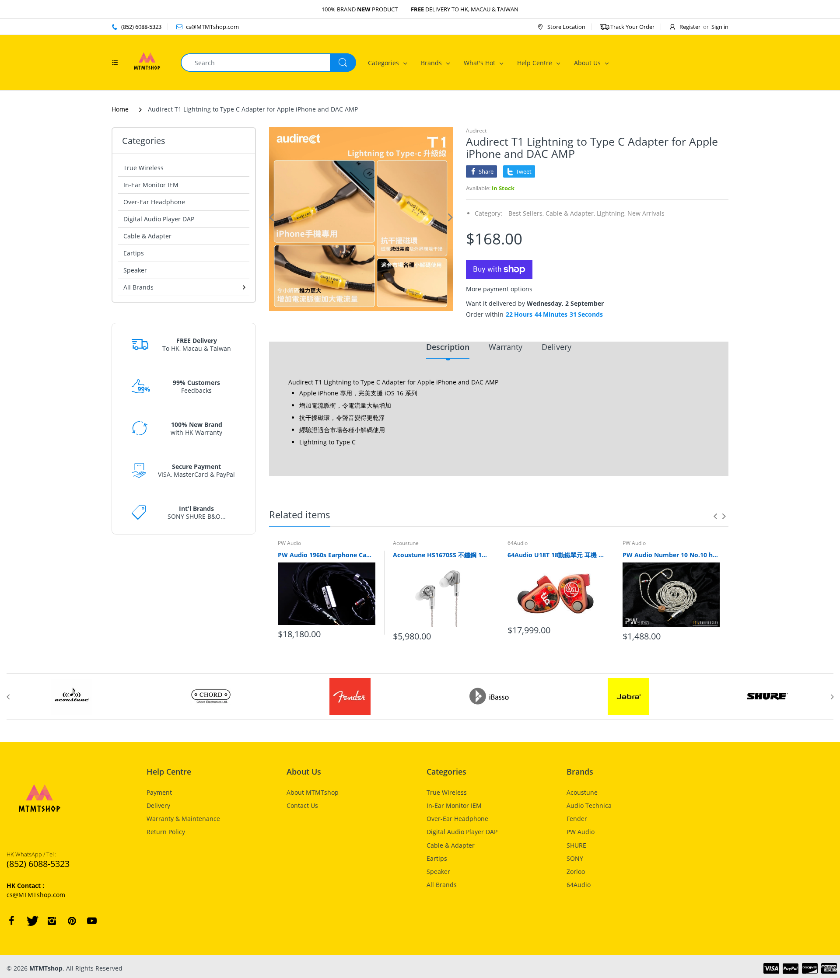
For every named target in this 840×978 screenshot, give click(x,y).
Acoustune (406, 543)
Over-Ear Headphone (154, 202)
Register (690, 27)
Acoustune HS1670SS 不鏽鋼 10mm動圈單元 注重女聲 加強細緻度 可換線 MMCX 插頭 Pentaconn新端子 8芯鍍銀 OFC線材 (441, 555)
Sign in (719, 27)
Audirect (476, 130)
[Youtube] (92, 921)
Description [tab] (447, 347)
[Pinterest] (72, 921)
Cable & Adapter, (570, 213)
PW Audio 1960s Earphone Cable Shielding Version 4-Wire (326, 555)
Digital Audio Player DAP (158, 219)
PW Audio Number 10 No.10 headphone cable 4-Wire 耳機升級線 (671, 555)
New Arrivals (646, 213)
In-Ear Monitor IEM (150, 185)
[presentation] (715, 516)
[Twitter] (31, 921)
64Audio (518, 543)
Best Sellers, (526, 213)
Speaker (135, 270)
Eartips (133, 253)
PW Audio (289, 543)
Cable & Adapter (147, 236)
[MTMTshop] (147, 62)
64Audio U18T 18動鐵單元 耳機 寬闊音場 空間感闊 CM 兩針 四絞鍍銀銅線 (556, 555)
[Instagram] (51, 921)
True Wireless (143, 168)
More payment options (499, 289)
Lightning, (611, 213)
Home (120, 109)
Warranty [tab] (505, 347)
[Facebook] (11, 921)
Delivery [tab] (556, 347)
